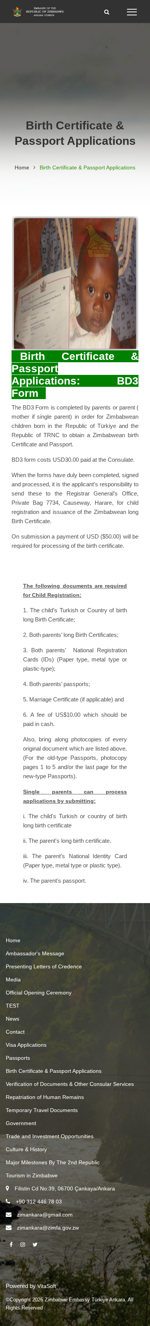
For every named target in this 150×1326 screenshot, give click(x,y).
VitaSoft (46, 1286)
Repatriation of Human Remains (45, 1097)
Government (21, 1123)
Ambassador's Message (35, 953)
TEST (13, 1006)
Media (13, 979)
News (12, 1019)
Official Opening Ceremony (39, 993)
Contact (15, 1032)
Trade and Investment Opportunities (49, 1136)
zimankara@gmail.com (45, 1215)
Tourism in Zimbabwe (32, 1175)
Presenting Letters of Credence (44, 966)
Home (22, 167)
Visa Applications (26, 1045)
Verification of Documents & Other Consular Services (70, 1084)
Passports (18, 1058)
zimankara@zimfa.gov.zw (48, 1228)
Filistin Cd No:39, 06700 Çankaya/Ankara (65, 1188)
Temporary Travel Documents (42, 1110)
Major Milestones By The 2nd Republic (53, 1162)
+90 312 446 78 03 (39, 1201)
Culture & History (26, 1149)
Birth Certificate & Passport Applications (54, 1071)
